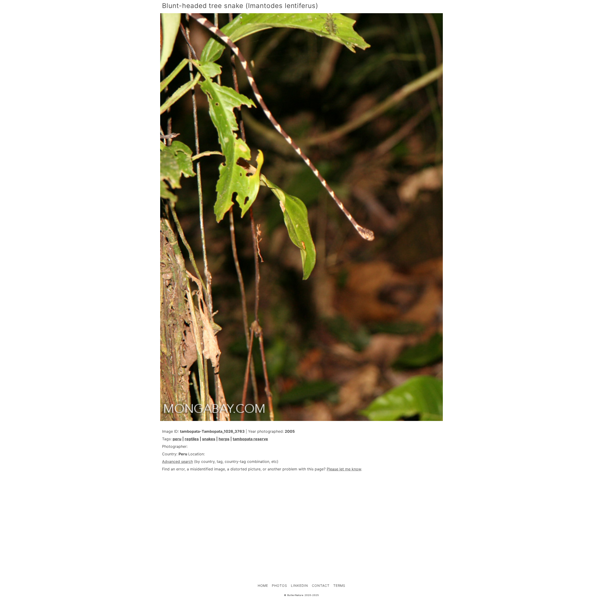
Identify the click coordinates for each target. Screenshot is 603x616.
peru (177, 439)
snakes (208, 439)
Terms (339, 585)
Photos (279, 585)
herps (224, 439)
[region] (301, 517)
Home (263, 585)
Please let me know (344, 469)
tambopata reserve (250, 439)
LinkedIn (299, 585)
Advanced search (177, 461)
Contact (321, 585)
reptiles (192, 439)
